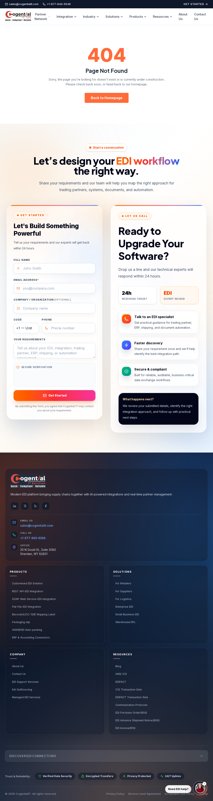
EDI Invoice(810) (125, 728)
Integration (65, 17)
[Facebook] (46, 506)
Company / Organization (42, 299)
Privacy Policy (115, 793)
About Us (183, 16)
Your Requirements (29, 339)
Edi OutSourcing (22, 689)
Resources (161, 17)
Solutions (112, 17)
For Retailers (123, 583)
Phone (47, 319)
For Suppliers (123, 591)
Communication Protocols (131, 704)
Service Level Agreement (144, 793)
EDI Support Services (25, 681)
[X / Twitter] (25, 506)
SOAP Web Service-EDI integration (34, 599)
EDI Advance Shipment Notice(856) (137, 720)
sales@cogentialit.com (36, 525)
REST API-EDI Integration (27, 591)
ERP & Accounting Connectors (31, 637)
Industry (89, 17)
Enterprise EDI (124, 606)
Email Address (26, 279)
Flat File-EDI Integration (26, 606)
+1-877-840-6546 (33, 538)
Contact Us (200, 16)
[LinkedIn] (15, 506)
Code (18, 319)
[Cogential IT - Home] (18, 16)
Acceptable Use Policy (179, 793)
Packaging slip (21, 622)
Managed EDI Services (26, 697)
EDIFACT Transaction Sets (131, 697)
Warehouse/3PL (125, 622)
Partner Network (41, 16)
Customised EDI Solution (27, 583)
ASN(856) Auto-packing (27, 629)
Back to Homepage (106, 98)
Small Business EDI (127, 614)
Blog (118, 666)
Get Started (193, 4)
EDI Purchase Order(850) (131, 712)
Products (136, 17)
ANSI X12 (121, 673)
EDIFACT (120, 681)
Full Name (22, 259)
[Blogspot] (35, 506)
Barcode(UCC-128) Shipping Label (33, 614)
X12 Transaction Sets (128, 689)
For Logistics (123, 599)
